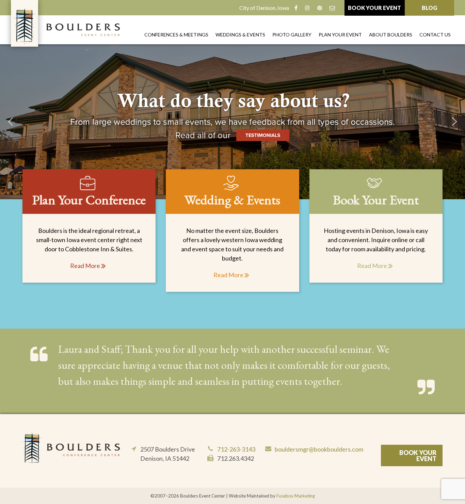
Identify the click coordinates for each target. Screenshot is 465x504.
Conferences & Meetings (176, 34)
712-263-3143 (236, 449)
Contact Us (435, 34)
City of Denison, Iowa (264, 7)
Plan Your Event (340, 34)
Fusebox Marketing (295, 496)
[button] (232, 121)
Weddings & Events (240, 34)
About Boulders (390, 34)
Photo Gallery (291, 34)
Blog (429, 7)
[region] (232, 121)
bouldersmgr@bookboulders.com (319, 449)
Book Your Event (374, 7)
